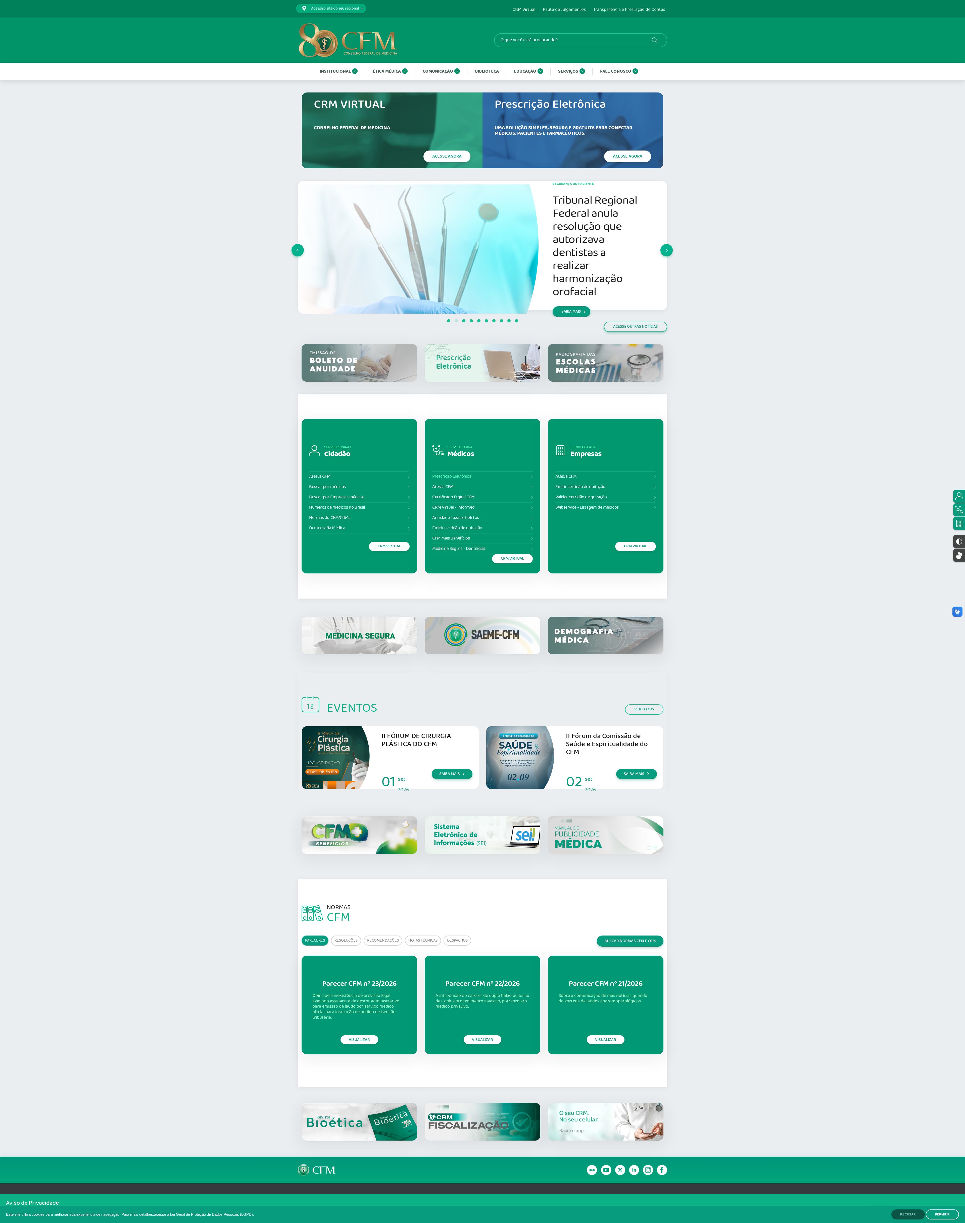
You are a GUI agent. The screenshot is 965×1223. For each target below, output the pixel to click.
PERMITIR (942, 1214)
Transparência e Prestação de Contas (629, 10)
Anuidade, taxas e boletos (455, 517)
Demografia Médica (327, 528)
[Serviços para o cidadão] (959, 496)
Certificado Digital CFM (453, 497)
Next (660, 245)
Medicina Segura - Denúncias (458, 548)
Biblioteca (487, 71)
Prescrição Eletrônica (451, 476)
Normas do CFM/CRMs (329, 517)
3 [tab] (463, 320)
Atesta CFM (319, 476)
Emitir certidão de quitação (457, 528)
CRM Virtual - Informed (453, 507)
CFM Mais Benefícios (451, 538)
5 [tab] (478, 320)
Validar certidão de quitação (581, 497)
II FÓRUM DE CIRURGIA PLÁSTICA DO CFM (416, 740)
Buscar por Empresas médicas (337, 497)
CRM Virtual (523, 10)
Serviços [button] (568, 71)
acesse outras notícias (635, 326)
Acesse (447, 156)
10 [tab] (516, 320)
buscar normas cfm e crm (630, 941)
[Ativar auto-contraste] (959, 541)
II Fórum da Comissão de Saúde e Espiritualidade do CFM (607, 744)
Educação (525, 71)
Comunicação (438, 71)
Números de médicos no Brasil (337, 507)
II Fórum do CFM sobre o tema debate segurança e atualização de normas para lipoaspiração (596, 243)
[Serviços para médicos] (959, 509)
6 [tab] (486, 320)
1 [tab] (448, 320)
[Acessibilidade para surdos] (959, 555)
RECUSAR (908, 1214)
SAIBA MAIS (571, 295)
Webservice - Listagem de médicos (587, 507)
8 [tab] (501, 320)
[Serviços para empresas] (959, 523)
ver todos (644, 709)
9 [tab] (508, 320)
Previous (291, 245)
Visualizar (359, 1040)
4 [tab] (471, 320)
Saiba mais (449, 774)
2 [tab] (456, 320)
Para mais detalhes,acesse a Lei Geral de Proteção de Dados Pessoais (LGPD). (187, 1214)
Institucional (335, 71)
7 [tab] (493, 320)
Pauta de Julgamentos (564, 10)
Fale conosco (615, 71)
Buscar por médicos (327, 486)
